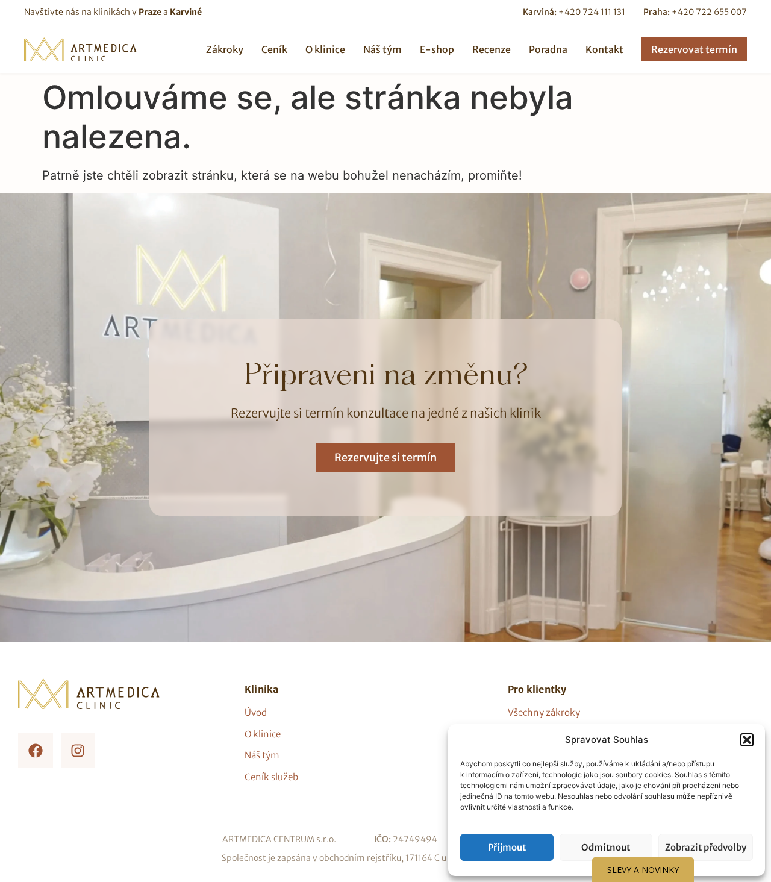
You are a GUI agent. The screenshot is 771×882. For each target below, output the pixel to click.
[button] (747, 740)
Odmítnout (605, 847)
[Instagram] (78, 750)
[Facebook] (35, 750)
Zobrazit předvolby (705, 847)
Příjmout (507, 847)
